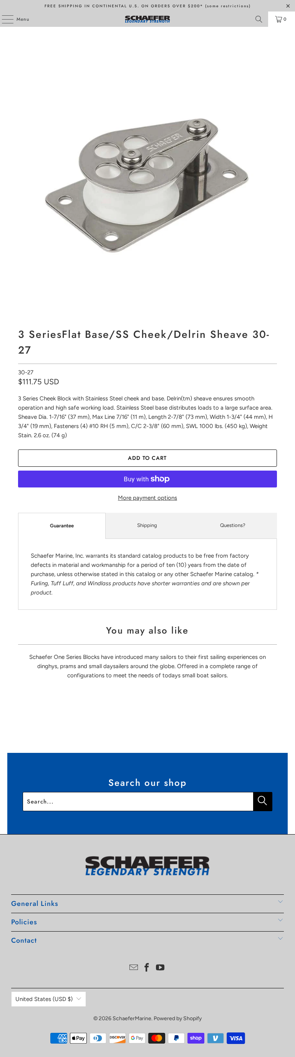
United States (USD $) (44, 999)
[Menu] (3, 19)
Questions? (232, 525)
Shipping (147, 525)
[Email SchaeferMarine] (133, 968)
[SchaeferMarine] (147, 19)
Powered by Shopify (178, 1018)
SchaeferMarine (132, 1018)
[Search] (259, 19)
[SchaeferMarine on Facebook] (147, 968)
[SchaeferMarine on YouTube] (160, 968)
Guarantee (62, 525)
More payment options (147, 497)
